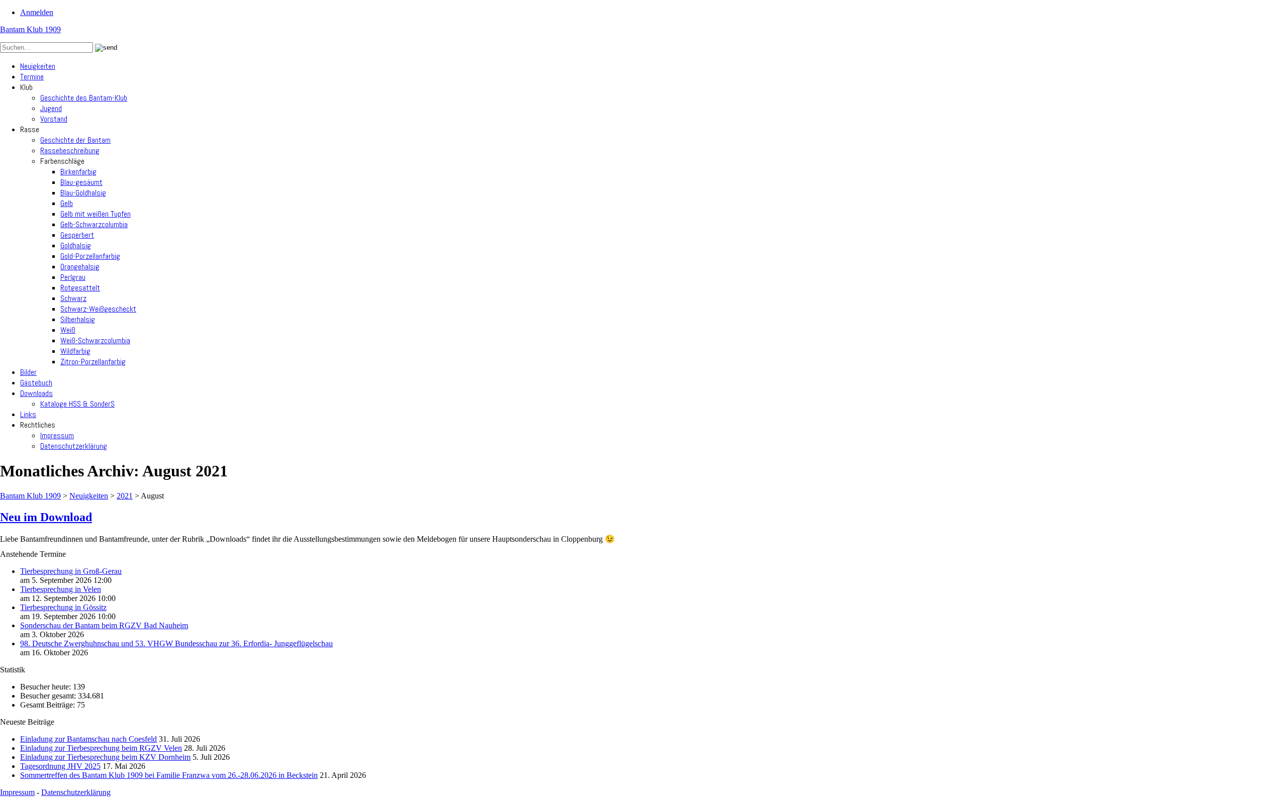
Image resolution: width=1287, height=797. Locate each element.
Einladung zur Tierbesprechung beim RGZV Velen (101, 748)
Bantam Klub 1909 (30, 29)
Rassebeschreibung (70, 150)
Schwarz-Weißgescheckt (98, 309)
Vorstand (53, 119)
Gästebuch (36, 382)
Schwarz (73, 298)
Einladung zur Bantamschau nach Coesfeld (88, 739)
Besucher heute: (46, 686)
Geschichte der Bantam (75, 140)
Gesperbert (77, 235)
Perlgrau (72, 277)
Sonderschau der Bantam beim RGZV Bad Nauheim (104, 625)
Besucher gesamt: (49, 695)
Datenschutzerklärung (73, 446)
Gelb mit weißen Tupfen (95, 214)
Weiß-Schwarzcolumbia (95, 340)
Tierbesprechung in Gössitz (63, 607)
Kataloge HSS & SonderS (77, 403)
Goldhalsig (75, 245)
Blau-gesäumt (81, 182)
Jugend (51, 108)
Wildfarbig (75, 351)
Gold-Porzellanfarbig (90, 256)
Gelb (66, 203)
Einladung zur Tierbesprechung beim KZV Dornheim (105, 757)
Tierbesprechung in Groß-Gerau (71, 571)
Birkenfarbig (78, 171)
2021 (125, 495)
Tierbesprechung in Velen (60, 589)
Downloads (36, 393)
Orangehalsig (80, 266)
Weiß (67, 330)
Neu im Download (46, 517)
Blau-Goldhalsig (83, 192)
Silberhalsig (77, 319)
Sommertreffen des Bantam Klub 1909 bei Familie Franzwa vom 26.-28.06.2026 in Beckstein (169, 775)
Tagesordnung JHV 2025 (60, 766)
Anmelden (36, 12)
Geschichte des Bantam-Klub (83, 97)
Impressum (57, 435)
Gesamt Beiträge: (48, 705)
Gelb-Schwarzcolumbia (94, 224)
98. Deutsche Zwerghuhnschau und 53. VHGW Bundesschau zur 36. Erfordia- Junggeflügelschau (176, 643)
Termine (32, 76)
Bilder (28, 372)
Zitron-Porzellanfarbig (93, 361)
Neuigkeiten (37, 66)
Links (28, 414)
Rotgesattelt (80, 287)
